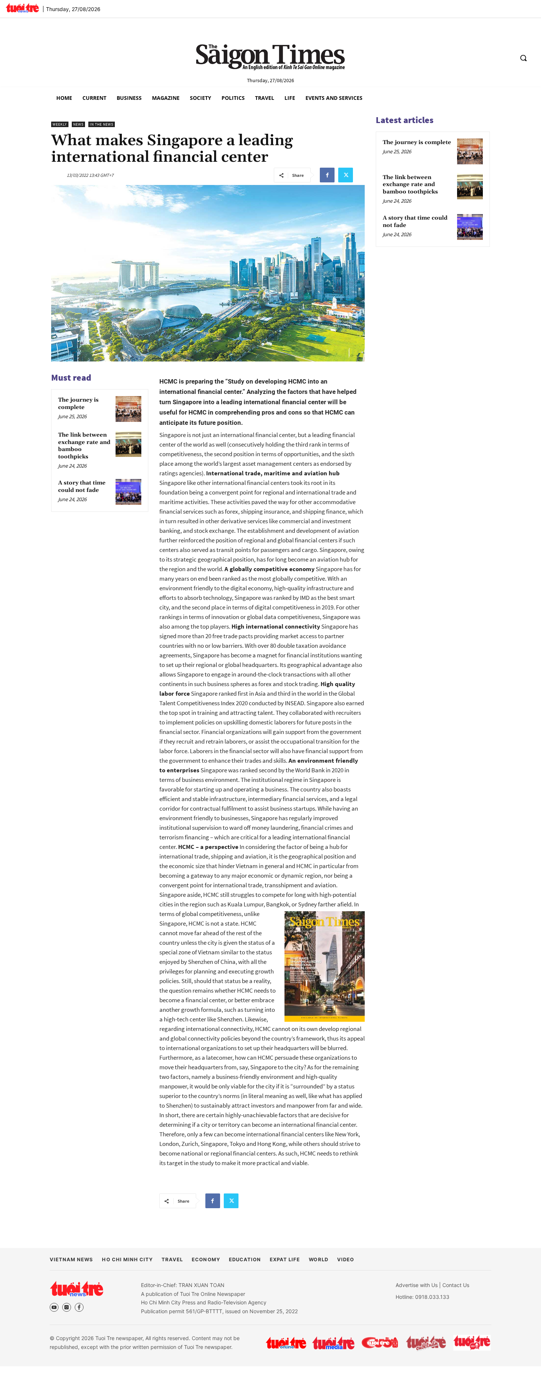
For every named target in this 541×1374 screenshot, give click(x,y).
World (318, 1259)
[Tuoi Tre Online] (286, 1343)
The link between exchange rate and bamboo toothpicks (410, 184)
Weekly (60, 124)
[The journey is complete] (128, 409)
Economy (206, 1259)
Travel (172, 1259)
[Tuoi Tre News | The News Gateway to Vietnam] (22, 8)
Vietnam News (71, 1259)
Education (245, 1259)
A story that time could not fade (82, 486)
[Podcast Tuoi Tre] (472, 1343)
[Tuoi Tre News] (76, 1288)
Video (345, 1259)
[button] (523, 58)
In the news (101, 124)
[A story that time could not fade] (128, 492)
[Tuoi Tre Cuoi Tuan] (426, 1343)
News (78, 124)
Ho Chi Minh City (127, 1259)
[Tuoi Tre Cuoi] (379, 1342)
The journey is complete (78, 403)
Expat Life (285, 1259)
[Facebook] (327, 175)
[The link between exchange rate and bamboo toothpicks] (128, 444)
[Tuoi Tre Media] (333, 1342)
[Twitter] (345, 175)
